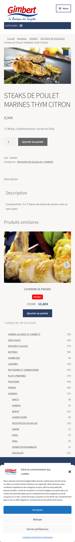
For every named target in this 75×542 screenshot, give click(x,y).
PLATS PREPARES (17, 375)
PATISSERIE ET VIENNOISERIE (23, 369)
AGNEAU (16, 405)
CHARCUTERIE (19, 417)
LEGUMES (13, 363)
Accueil (11, 38)
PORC (15, 435)
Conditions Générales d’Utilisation (37, 537)
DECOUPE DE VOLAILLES (53, 38)
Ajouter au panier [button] (37, 313)
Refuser (37, 519)
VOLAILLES (18, 452)
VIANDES (33, 38)
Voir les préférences (37, 529)
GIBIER (15, 429)
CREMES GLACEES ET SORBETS (24, 334)
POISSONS (13, 381)
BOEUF (15, 411)
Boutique (22, 38)
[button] (70, 471)
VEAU (15, 441)
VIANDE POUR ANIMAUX (24, 447)
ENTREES (13, 352)
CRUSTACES (14, 340)
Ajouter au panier (32, 141)
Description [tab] (11, 179)
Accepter (38, 509)
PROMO (12, 387)
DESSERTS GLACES (18, 346)
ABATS (15, 399)
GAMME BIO (14, 357)
